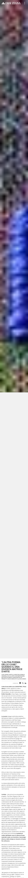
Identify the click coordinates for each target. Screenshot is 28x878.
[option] (14, 329)
